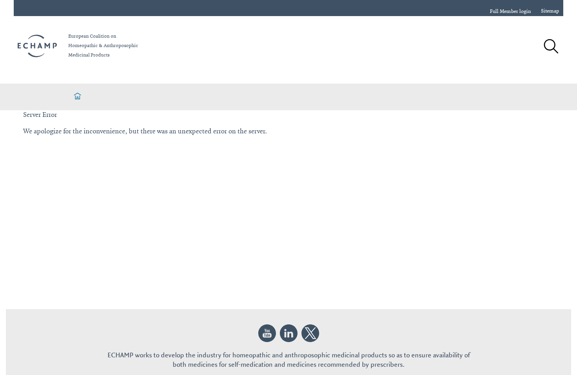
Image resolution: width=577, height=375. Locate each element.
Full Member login (510, 11)
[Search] (550, 47)
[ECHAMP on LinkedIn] (289, 333)
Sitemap (550, 11)
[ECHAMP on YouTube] (267, 333)
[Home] (77, 96)
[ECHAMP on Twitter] (310, 333)
